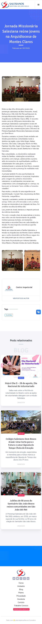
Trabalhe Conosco (21, 605)
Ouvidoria (21, 599)
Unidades (21, 586)
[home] (15, 5)
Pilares (21, 593)
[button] (38, 4)
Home (21, 583)
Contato (21, 602)
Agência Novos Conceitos (27, 620)
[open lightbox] (12, 260)
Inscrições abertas (21, 609)
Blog (21, 589)
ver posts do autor (21, 298)
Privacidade (21, 596)
